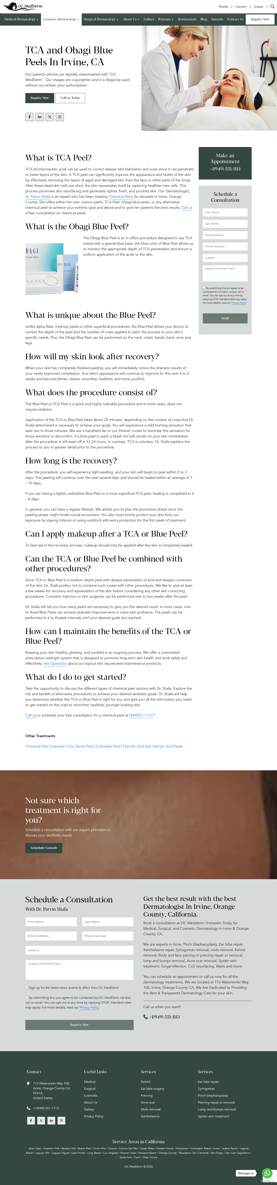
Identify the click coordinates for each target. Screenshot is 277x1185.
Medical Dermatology (20, 19)
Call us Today (70, 98)
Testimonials (187, 19)
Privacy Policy (238, 302)
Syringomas (206, 1089)
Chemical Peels (120, 196)
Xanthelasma (150, 1116)
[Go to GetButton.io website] (267, 1181)
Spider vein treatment (213, 1116)
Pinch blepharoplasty (213, 1095)
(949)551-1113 (141, 715)
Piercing (147, 1095)
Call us (186, 207)
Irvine (216, 1148)
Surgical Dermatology (100, 19)
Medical (90, 1082)
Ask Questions (55, 663)
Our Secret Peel (80, 746)
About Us (129, 19)
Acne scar (148, 1102)
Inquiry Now (260, 19)
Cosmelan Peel (108, 746)
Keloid (145, 1082)
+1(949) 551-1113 (225, 169)
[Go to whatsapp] (267, 1173)
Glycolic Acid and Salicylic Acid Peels (153, 746)
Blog (204, 19)
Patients (164, 19)
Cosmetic (91, 1095)
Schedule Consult (44, 848)
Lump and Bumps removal (217, 1109)
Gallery (149, 19)
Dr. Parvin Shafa (37, 196)
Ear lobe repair (208, 1082)
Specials (217, 19)
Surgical (90, 1089)
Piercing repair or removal (216, 1102)
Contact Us (235, 19)
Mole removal (151, 1109)
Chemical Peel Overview (45, 746)
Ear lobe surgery (152, 1089)
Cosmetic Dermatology (59, 19)
